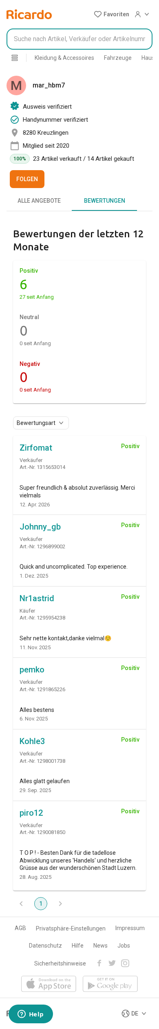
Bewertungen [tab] (104, 200)
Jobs (123, 945)
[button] (111, 14)
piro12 (31, 813)
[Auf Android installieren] (110, 984)
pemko (32, 669)
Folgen (27, 179)
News (100, 945)
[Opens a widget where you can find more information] (30, 1015)
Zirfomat (36, 448)
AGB (20, 928)
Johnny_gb (40, 527)
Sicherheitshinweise (60, 963)
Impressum (130, 928)
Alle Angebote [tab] (39, 200)
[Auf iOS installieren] (48, 984)
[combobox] (79, 39)
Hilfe (78, 945)
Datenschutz (45, 945)
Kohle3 (32, 741)
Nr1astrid (37, 598)
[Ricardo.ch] (29, 14)
